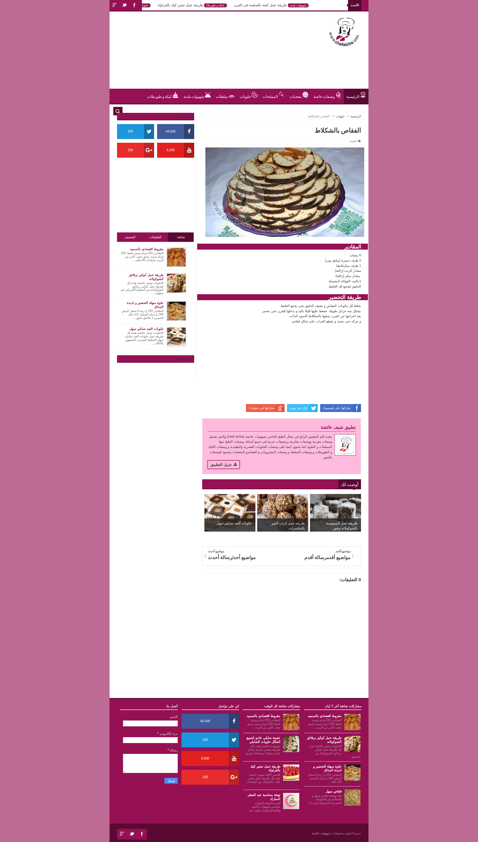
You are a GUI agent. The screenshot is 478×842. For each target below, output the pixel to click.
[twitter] (124, 5)
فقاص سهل (334, 791)
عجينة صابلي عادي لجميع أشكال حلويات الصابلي (263, 740)
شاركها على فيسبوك (337, 408)
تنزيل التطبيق (221, 464)
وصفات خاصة (324, 96)
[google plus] (115, 5)
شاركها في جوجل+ (261, 408)
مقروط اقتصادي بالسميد (325, 716)
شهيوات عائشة (321, 833)
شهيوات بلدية (311, 5)
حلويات (157, 5)
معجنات (296, 96)
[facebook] (134, 5)
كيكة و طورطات (228, 5)
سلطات (222, 96)
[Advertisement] (205, 54)
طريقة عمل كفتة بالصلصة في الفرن (273, 5)
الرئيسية (352, 96)
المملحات (270, 96)
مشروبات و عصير (346, 111)
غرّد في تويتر (298, 408)
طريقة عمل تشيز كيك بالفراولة (193, 5)
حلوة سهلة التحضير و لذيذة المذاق (327, 768)
